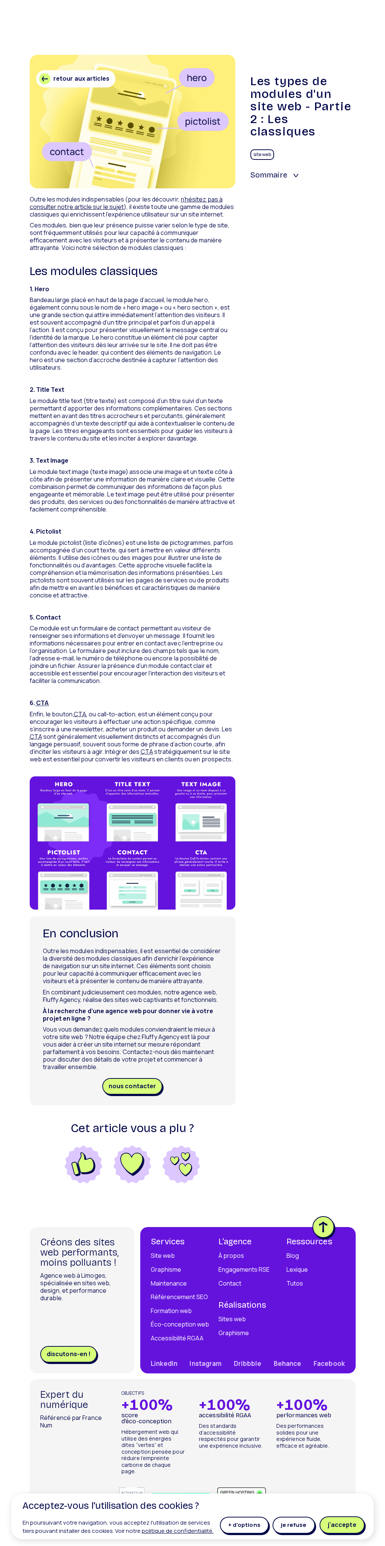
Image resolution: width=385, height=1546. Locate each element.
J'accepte (341, 1524)
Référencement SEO (179, 1297)
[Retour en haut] (323, 1227)
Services (168, 1242)
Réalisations (242, 1305)
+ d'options (244, 1525)
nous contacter (132, 1086)
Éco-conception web (180, 1324)
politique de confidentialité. (178, 1531)
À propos (231, 1255)
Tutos (294, 1283)
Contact (229, 1283)
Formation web (171, 1311)
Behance (288, 1363)
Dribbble (248, 1363)
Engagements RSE (244, 1269)
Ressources (309, 1242)
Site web (163, 1255)
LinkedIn (164, 1363)
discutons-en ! (69, 1354)
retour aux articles (81, 78)
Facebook (329, 1363)
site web (262, 154)
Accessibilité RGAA (177, 1338)
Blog (292, 1255)
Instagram (205, 1363)
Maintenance (169, 1283)
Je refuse (294, 1525)
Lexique (297, 1269)
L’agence (235, 1242)
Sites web (232, 1319)
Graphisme (166, 1269)
